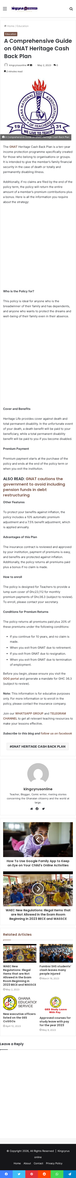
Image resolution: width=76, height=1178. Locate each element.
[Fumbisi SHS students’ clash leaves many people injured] (56, 953)
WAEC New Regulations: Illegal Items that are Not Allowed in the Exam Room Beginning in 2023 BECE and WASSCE (19, 975)
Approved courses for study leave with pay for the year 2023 (55, 1021)
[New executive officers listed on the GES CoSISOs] (19, 1002)
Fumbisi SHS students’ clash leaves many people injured (55, 970)
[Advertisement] (38, 247)
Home (10, 26)
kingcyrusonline (18, 65)
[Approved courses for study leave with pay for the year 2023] (56, 1004)
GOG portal (11, 678)
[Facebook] (38, 809)
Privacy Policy (54, 1163)
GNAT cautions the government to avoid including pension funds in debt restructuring (34, 487)
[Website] (32, 809)
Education (23, 26)
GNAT (13, 147)
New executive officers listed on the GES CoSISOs (19, 1017)
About (27, 1163)
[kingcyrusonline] (24, 8)
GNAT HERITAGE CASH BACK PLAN (38, 746)
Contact (38, 1163)
